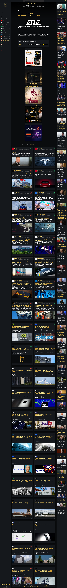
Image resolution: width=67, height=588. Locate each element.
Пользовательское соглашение (33, 586)
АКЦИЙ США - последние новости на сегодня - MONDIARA (23, 8)
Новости (13, 8)
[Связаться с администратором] (65, 1)
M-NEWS (3, 10)
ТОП (2, 12)
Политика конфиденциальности (23, 586)
